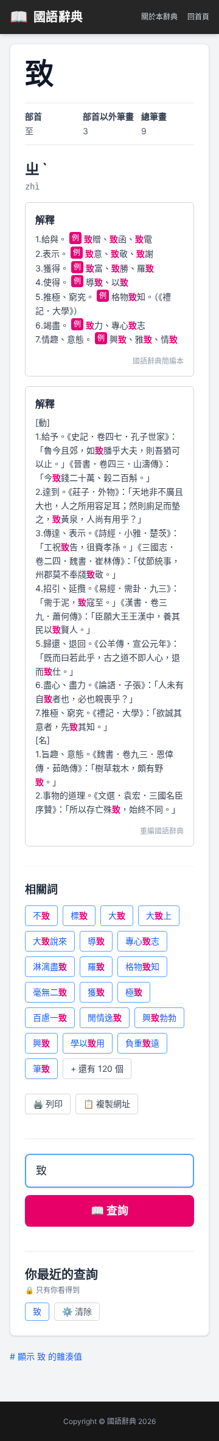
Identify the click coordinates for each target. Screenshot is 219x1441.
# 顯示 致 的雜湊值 (46, 1356)
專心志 (142, 941)
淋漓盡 (50, 966)
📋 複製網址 (106, 1104)
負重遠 (142, 1043)
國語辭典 (46, 17)
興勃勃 (159, 1017)
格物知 (142, 966)
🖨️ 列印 (48, 1104)
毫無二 (50, 992)
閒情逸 (105, 1017)
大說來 (50, 941)
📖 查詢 (109, 1210)
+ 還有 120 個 (97, 1068)
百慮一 (50, 1017)
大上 (159, 915)
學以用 (88, 1043)
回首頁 (198, 16)
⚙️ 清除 (77, 1311)
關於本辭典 (159, 16)
